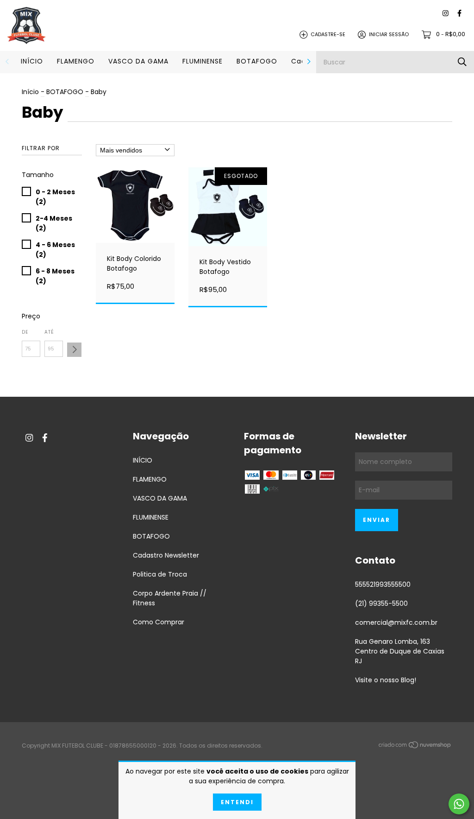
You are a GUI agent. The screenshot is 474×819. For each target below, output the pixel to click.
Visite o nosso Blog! (385, 680)
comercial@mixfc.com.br (396, 622)
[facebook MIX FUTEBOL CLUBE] (459, 13)
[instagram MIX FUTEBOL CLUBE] (445, 13)
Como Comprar (158, 622)
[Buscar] (462, 61)
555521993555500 (383, 584)
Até (49, 332)
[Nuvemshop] (415, 746)
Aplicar (74, 350)
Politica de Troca (160, 574)
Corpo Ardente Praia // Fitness (169, 598)
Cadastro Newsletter (166, 555)
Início (30, 91)
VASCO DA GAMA (138, 61)
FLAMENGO (75, 61)
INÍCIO (32, 61)
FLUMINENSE (202, 61)
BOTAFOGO (257, 61)
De (25, 332)
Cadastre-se (328, 34)
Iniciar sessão (389, 34)
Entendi (237, 802)
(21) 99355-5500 (381, 603)
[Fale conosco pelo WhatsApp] (459, 804)
